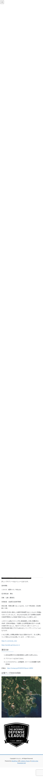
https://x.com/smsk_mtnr (9, 641)
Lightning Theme (25, 761)
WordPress (15, 761)
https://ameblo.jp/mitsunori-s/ (11, 645)
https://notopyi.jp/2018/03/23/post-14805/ (20, 668)
